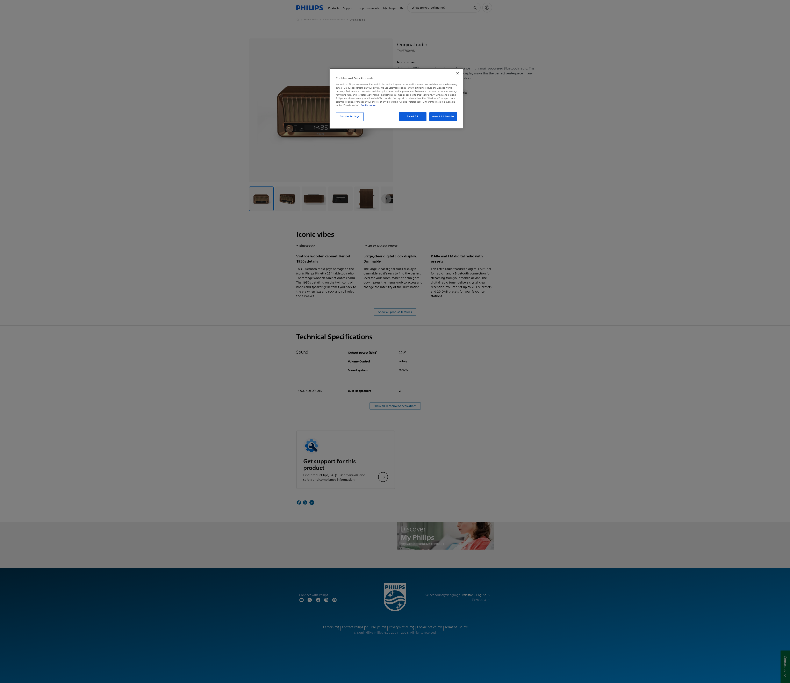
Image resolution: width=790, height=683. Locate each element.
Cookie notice (368, 105)
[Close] (457, 73)
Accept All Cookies (443, 116)
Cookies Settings (349, 116)
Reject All (412, 116)
